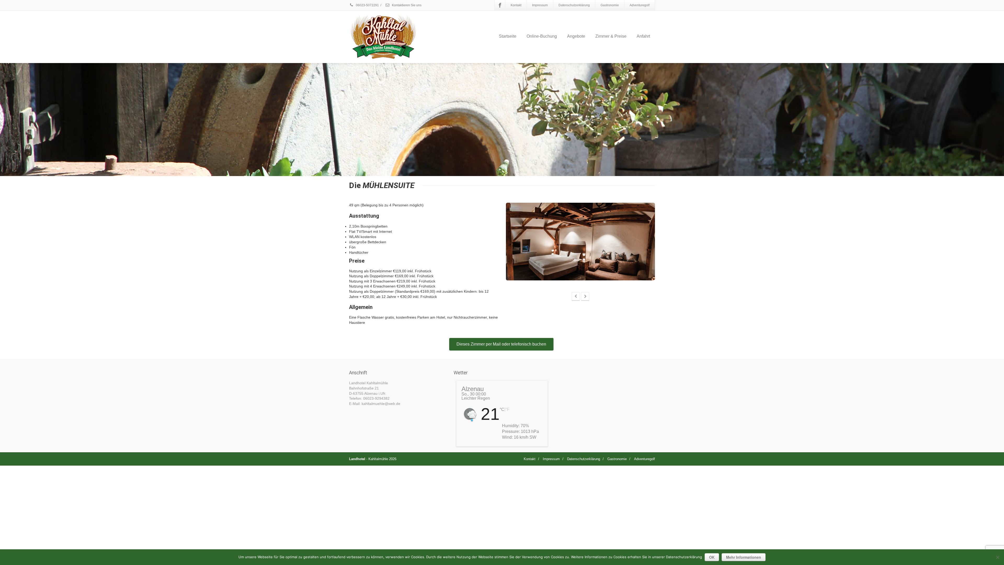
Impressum (540, 5)
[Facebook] (500, 5)
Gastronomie (610, 5)
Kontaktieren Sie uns (406, 5)
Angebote (576, 36)
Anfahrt (643, 36)
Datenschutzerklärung (574, 5)
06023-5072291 (367, 5)
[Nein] (997, 557)
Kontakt (516, 5)
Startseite (507, 36)
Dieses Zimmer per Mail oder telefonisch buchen (501, 344)
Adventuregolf (639, 5)
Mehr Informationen (743, 557)
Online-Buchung (542, 36)
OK (712, 557)
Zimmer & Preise (610, 36)
